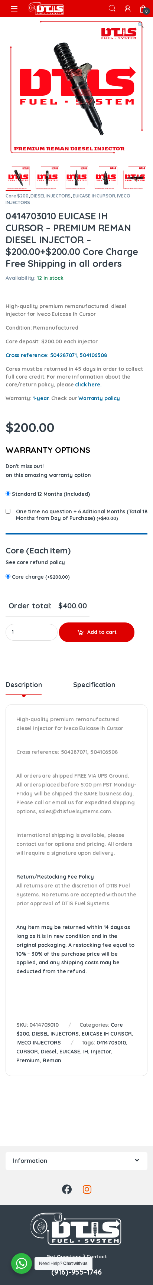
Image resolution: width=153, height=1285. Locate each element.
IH (85, 1051)
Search (112, 8)
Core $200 (17, 196)
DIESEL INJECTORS (50, 196)
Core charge (41, 576)
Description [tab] (24, 685)
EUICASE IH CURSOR (94, 196)
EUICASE (69, 1051)
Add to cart (102, 632)
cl (88, 384)
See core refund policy (35, 562)
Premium (28, 1060)
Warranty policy (99, 398)
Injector (101, 1051)
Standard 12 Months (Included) (51, 494)
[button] (140, 25)
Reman (52, 1060)
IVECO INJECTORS (38, 1042)
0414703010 (111, 1042)
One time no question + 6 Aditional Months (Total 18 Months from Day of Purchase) (81, 514)
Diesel (48, 1051)
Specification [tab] (94, 685)
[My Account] (128, 8)
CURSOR (27, 1051)
